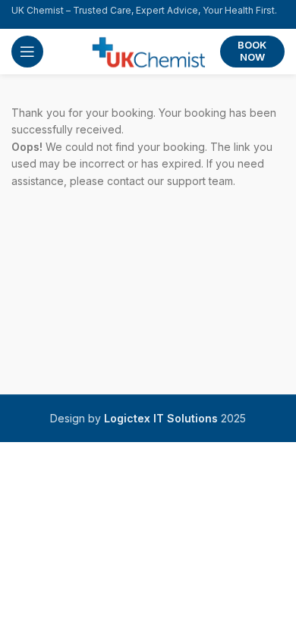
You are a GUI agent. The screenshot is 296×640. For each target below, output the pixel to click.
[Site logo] (148, 50)
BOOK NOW (252, 51)
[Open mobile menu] (27, 51)
